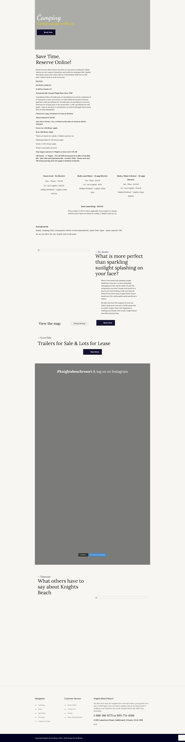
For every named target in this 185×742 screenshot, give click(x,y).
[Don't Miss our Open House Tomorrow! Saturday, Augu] (82, 478)
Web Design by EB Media (73, 738)
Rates (40, 709)
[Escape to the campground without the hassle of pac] (102, 506)
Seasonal (41, 717)
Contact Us (71, 709)
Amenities (42, 713)
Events (70, 713)
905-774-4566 (125, 715)
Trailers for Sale (44, 721)
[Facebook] (138, 738)
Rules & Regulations (75, 717)
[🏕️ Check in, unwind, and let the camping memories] (82, 422)
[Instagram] (143, 738)
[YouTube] (141, 738)
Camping (41, 705)
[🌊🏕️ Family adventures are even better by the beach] (102, 411)
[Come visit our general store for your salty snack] (62, 388)
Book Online (72, 705)
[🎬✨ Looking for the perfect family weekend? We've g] (122, 420)
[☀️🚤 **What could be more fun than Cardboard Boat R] (122, 509)
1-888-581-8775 (103, 715)
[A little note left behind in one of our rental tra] (62, 475)
